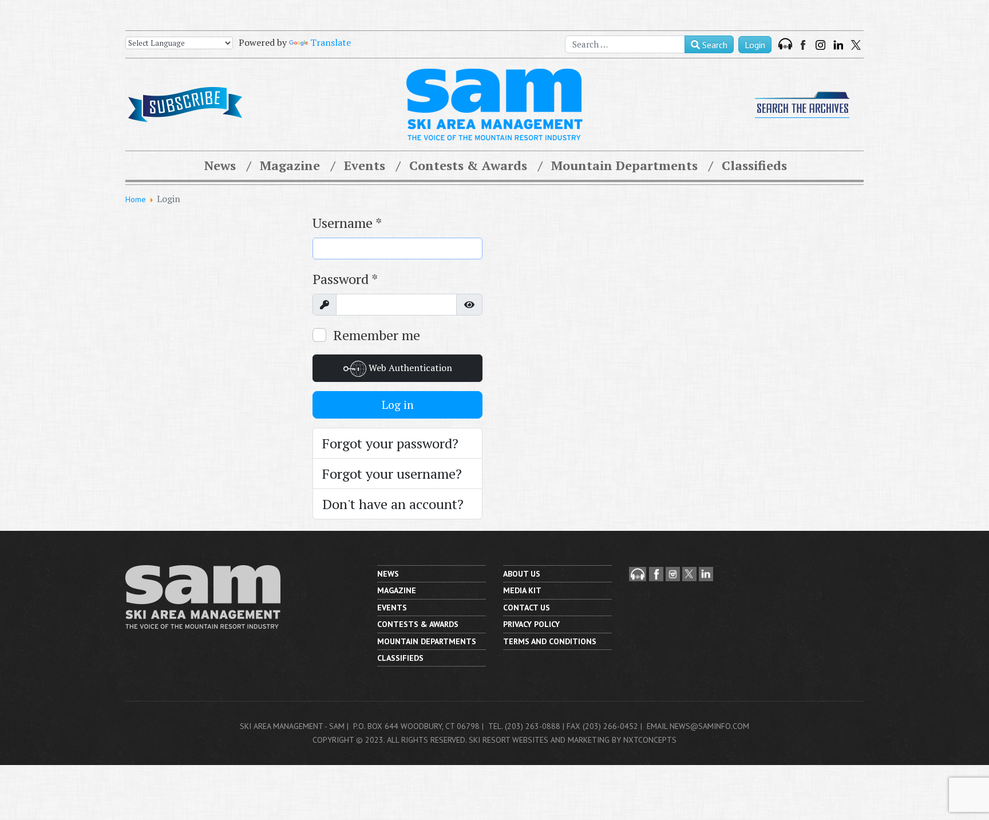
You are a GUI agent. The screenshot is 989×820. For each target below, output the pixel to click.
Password (345, 279)
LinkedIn (838, 45)
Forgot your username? (392, 473)
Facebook (804, 45)
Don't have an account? (393, 504)
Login (755, 44)
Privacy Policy (531, 624)
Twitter (856, 45)
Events (364, 165)
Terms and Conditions (549, 641)
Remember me (376, 335)
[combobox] (625, 44)
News (220, 165)
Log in (398, 404)
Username (347, 223)
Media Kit (522, 590)
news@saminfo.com (709, 726)
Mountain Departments (624, 165)
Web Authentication (409, 367)
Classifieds (754, 165)
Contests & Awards (468, 165)
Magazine (290, 165)
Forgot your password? (390, 443)
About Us (521, 574)
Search (713, 44)
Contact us (526, 607)
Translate (330, 42)
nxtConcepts (650, 740)
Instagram (820, 45)
